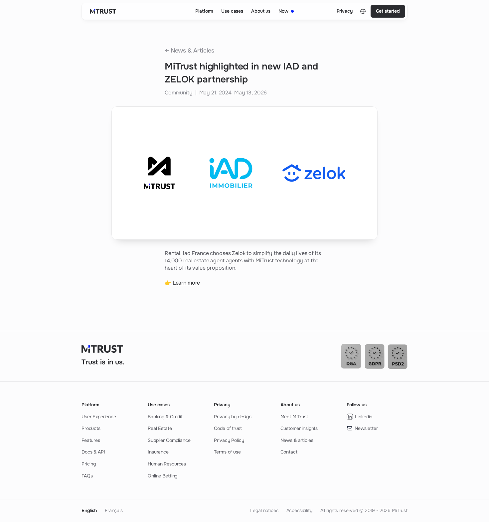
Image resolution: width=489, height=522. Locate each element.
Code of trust (228, 428)
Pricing (89, 464)
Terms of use (227, 452)
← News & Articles (189, 50)
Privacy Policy (229, 440)
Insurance (158, 452)
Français (114, 510)
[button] (363, 11)
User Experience (99, 417)
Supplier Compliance (169, 440)
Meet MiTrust (294, 417)
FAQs (87, 476)
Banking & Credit (165, 417)
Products (91, 428)
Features (91, 440)
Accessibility (299, 510)
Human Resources (167, 464)
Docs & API (93, 452)
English (89, 510)
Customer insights (299, 428)
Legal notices (264, 510)
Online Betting (162, 476)
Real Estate (160, 428)
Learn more (186, 282)
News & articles (296, 440)
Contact (288, 452)
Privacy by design (232, 417)
